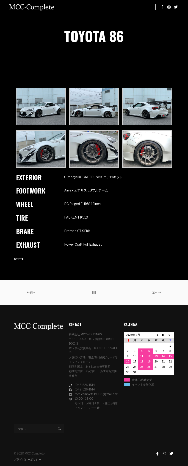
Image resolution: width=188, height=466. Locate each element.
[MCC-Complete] (32, 7)
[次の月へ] (170, 335)
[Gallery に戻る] (94, 292)
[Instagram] (169, 7)
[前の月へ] (156, 335)
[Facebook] (162, 7)
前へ (33, 292)
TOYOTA (18, 259)
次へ (155, 292)
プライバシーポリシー (27, 459)
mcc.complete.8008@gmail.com (97, 394)
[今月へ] (163, 335)
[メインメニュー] (148, 7)
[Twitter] (176, 7)
